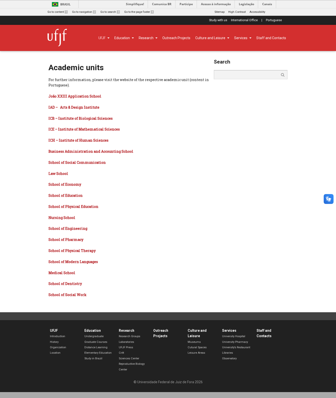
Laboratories (126, 342)
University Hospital (233, 336)
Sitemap (219, 12)
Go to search (109, 12)
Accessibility (257, 12)
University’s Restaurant (236, 347)
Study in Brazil (93, 358)
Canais (267, 4)
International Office (244, 20)
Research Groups (129, 336)
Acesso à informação (216, 4)
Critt (121, 352)
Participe (186, 4)
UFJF (54, 330)
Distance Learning (95, 347)
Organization (58, 347)
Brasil (65, 4)
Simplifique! (135, 4)
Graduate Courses (95, 342)
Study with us (218, 20)
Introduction (57, 336)
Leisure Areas (196, 352)
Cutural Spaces (197, 347)
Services (229, 330)
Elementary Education (98, 352)
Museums (194, 342)
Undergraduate (94, 336)
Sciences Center (129, 358)
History (54, 342)
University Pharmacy (235, 342)
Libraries (227, 352)
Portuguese (274, 20)
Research (126, 330)
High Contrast (237, 12)
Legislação (246, 4)
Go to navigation (83, 12)
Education (92, 330)
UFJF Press (126, 347)
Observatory (229, 358)
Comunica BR (161, 4)
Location (55, 352)
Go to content (57, 12)
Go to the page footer (138, 12)
